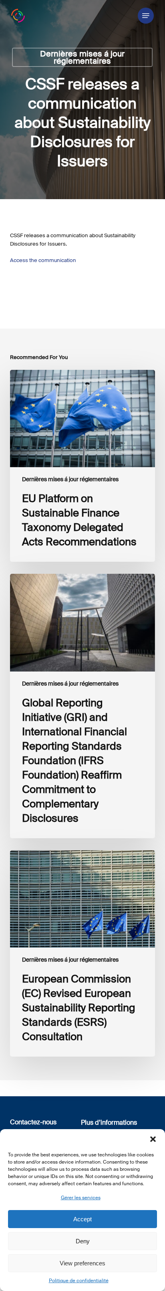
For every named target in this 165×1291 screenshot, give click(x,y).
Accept (82, 1219)
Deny (83, 1241)
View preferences (82, 1263)
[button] (153, 1139)
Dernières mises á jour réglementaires (82, 57)
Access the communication (43, 260)
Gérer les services (81, 1197)
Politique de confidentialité (79, 1280)
